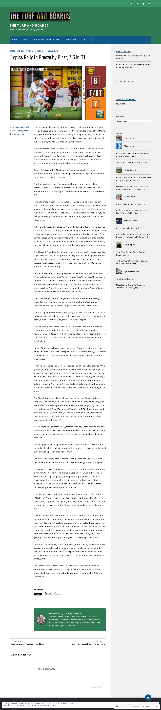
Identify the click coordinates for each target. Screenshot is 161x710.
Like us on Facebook (125, 82)
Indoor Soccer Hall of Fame (47, 40)
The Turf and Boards (29, 25)
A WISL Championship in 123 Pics (131, 204)
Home (14, 40)
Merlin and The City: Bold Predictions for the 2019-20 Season (133, 154)
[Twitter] (137, 3)
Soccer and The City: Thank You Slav (132, 162)
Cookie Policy (51, 705)
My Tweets (121, 104)
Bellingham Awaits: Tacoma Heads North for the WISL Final (131, 211)
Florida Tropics (36, 51)
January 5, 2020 (22, 127)
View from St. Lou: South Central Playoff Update (131, 253)
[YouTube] (143, 3)
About (25, 40)
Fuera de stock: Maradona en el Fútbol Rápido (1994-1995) (133, 65)
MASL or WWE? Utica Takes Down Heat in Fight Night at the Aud (133, 178)
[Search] (149, 3)
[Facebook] (131, 3)
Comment (97, 687)
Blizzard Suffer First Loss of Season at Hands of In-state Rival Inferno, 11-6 (133, 235)
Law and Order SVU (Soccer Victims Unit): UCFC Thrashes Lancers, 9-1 (132, 187)
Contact (86, 40)
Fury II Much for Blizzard (127, 228)
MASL (48, 51)
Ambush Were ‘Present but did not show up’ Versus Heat (132, 262)
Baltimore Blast (18, 51)
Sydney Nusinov (24, 131)
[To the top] (148, 697)
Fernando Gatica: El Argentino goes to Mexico (133, 57)
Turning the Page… (124, 279)
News (55, 51)
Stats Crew (71, 40)
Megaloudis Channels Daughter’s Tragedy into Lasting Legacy (131, 286)
